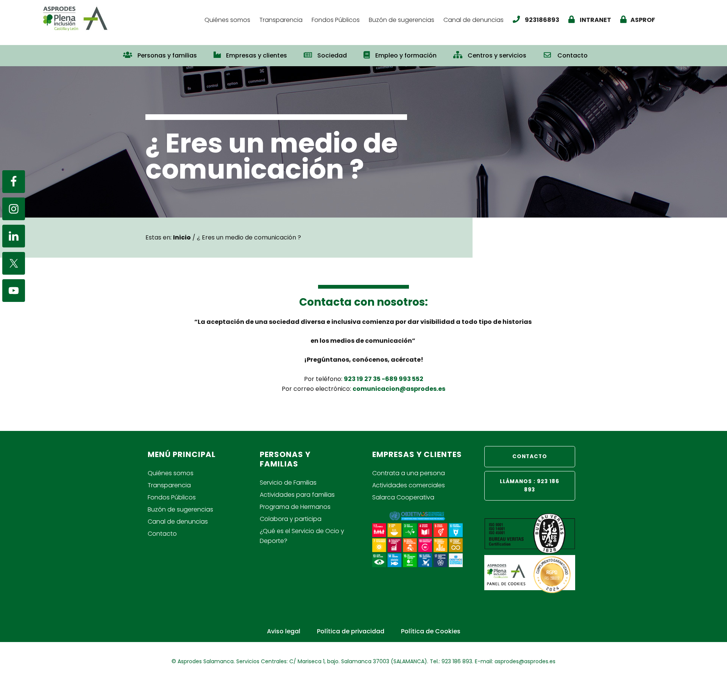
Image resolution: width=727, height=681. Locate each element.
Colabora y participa (290, 519)
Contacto (162, 533)
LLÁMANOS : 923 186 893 (529, 485)
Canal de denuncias (178, 521)
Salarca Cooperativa (403, 497)
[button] (604, 52)
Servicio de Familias (288, 482)
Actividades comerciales (408, 485)
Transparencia (169, 485)
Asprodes (119, 18)
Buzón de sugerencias (180, 509)
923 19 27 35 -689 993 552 (383, 379)
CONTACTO (529, 456)
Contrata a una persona (408, 473)
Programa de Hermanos (295, 506)
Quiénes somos (170, 473)
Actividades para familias (297, 494)
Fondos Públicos (172, 497)
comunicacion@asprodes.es (399, 388)
